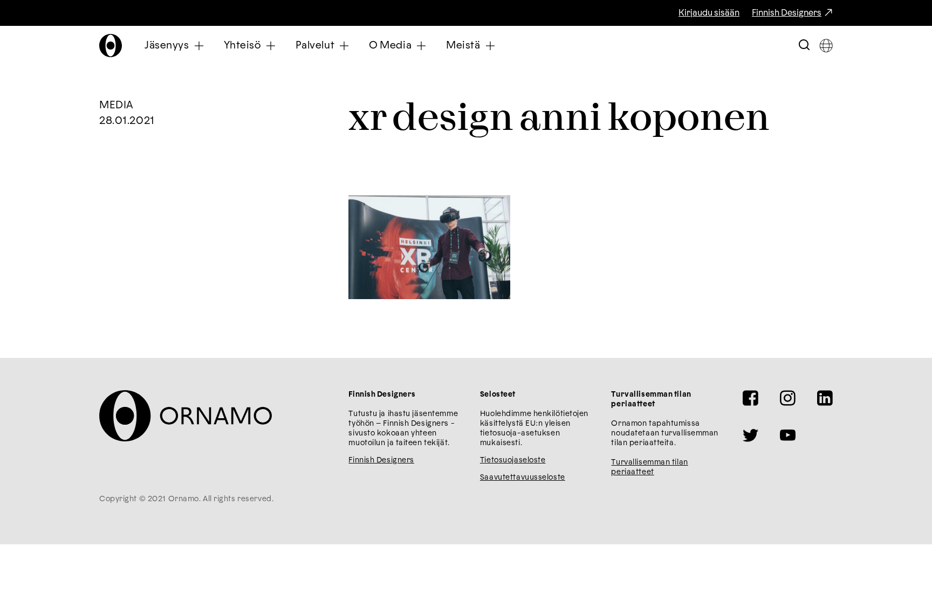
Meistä (463, 45)
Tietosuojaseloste (513, 460)
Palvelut (315, 45)
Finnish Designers (786, 13)
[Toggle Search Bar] (804, 45)
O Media (390, 45)
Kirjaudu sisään (709, 13)
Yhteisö (242, 45)
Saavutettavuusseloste (522, 477)
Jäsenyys (167, 45)
